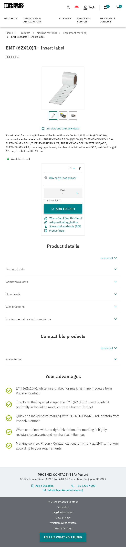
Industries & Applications (32, 20)
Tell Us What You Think (63, 537)
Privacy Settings (63, 528)
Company (65, 18)
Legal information (63, 512)
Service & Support (83, 20)
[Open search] (68, 7)
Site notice (63, 507)
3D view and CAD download (63, 128)
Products (11, 18)
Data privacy (63, 517)
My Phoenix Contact (107, 20)
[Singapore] (76, 7)
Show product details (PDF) (65, 226)
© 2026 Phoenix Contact (63, 501)
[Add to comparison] (80, 168)
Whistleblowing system (63, 522)
